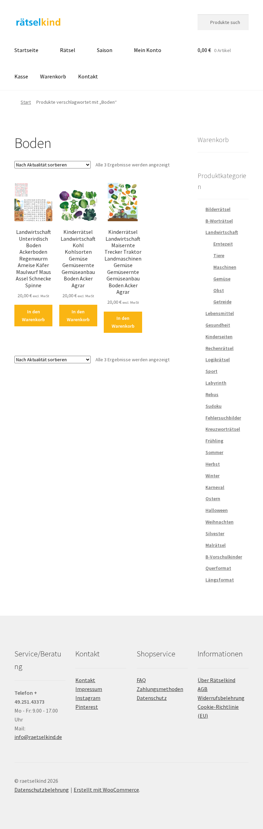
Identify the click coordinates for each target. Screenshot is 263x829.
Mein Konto (147, 50)
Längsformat (219, 580)
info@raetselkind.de (38, 736)
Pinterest (86, 706)
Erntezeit (223, 244)
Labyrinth (215, 383)
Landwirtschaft (221, 232)
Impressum (88, 689)
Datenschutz (152, 697)
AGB (203, 689)
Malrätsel (215, 545)
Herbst (212, 464)
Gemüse (221, 279)
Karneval (214, 487)
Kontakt (88, 76)
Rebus (211, 394)
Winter (212, 476)
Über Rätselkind (216, 680)
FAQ (141, 680)
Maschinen (224, 267)
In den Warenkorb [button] (33, 316)
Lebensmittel (219, 313)
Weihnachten (219, 522)
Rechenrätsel (219, 348)
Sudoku (213, 406)
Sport (211, 371)
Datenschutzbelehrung (41, 789)
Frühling (214, 441)
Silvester (214, 533)
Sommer (214, 452)
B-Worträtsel (219, 221)
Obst (218, 290)
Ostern (212, 498)
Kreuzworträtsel (222, 429)
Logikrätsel (217, 359)
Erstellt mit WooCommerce (106, 789)
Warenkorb (53, 76)
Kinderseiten (219, 337)
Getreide (222, 302)
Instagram (87, 697)
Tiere (218, 255)
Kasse (21, 76)
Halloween (216, 510)
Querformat (218, 568)
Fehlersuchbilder (223, 418)
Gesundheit (217, 325)
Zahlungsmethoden (160, 689)
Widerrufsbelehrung (221, 697)
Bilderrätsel (217, 209)
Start (26, 102)
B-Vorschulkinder (223, 557)
